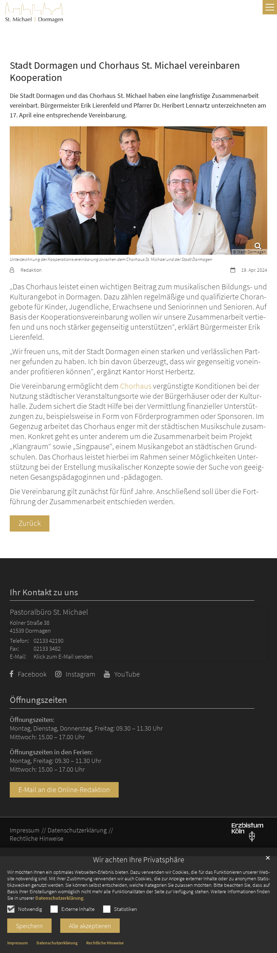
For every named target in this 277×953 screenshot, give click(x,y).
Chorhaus (135, 386)
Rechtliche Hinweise (105, 942)
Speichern (29, 926)
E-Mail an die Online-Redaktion (64, 789)
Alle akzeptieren (90, 926)
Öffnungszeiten (38, 699)
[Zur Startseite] (34, 12)
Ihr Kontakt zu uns (44, 592)
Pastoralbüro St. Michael (49, 612)
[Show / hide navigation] (270, 7)
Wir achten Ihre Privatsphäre (138, 859)
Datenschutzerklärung (59, 898)
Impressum (17, 942)
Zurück (29, 523)
